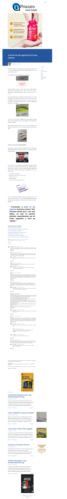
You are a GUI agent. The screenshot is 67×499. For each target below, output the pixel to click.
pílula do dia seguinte (20, 89)
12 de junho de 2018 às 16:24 (18, 246)
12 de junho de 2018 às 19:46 (17, 252)
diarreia (33, 98)
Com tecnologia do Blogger (28, 495)
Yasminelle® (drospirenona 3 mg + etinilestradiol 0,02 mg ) (20, 396)
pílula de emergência (11, 240)
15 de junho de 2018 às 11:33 (19, 328)
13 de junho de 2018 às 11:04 (20, 266)
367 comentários (14, 407)
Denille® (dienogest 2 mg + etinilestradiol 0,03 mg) (17, 462)
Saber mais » (32, 407)
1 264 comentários (14, 473)
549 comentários (14, 455)
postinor (42, 79)
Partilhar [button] (9, 407)
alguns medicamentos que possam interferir (26, 100)
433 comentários (14, 439)
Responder (12, 250)
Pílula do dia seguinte (18, 240)
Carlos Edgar (12, 246)
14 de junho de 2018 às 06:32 (20, 287)
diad (41, 72)
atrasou (14, 98)
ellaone (42, 73)
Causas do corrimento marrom (18, 445)
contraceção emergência (44, 71)
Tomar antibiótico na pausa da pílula (21, 413)
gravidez (27, 92)
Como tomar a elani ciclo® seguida (20, 429)
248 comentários (14, 423)
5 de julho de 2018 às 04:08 (20, 344)
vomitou (26, 98)
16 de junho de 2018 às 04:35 (20, 334)
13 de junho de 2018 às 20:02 (17, 272)
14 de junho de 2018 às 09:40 (17, 293)
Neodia (42, 74)
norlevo (26, 239)
